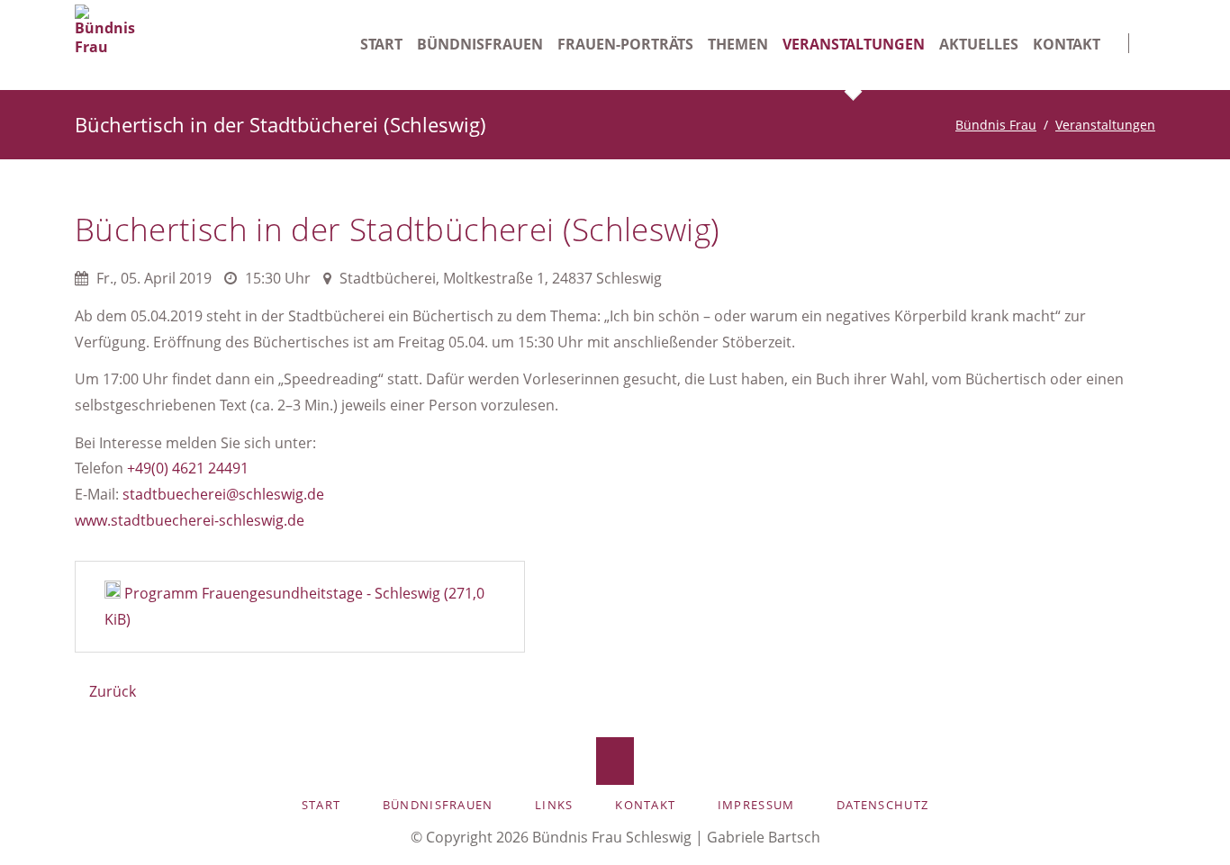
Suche (1141, 35)
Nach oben (615, 761)
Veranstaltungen (1105, 124)
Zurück (112, 691)
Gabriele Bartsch (763, 837)
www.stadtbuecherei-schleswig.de (189, 520)
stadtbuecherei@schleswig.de (223, 494)
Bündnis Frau (995, 124)
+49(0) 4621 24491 (188, 468)
